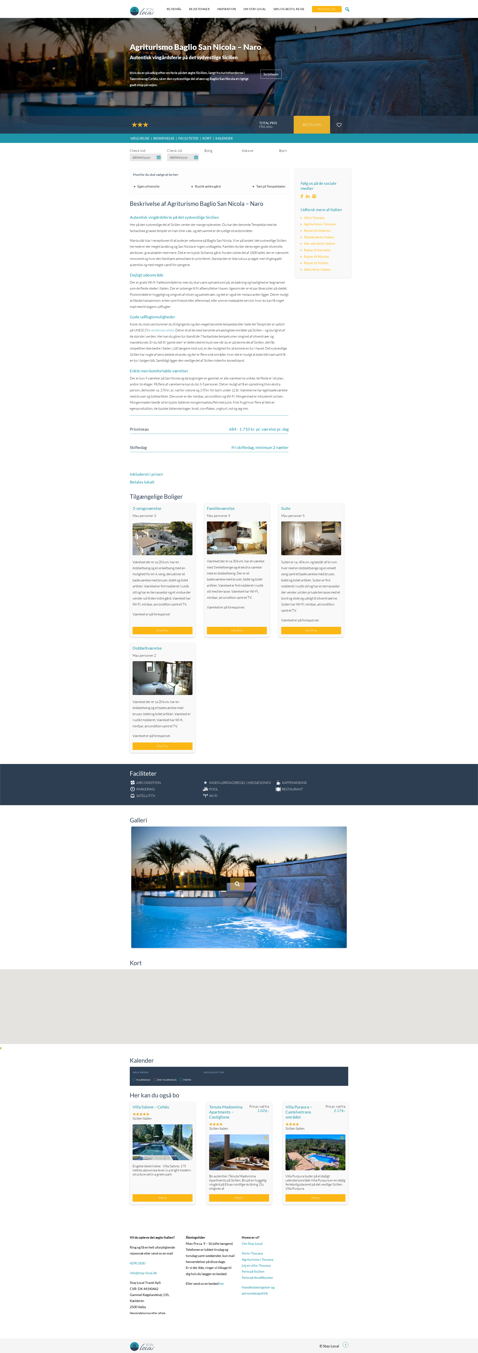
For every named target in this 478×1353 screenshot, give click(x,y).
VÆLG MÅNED (141, 1072)
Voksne (247, 151)
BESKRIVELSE (163, 138)
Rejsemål (174, 9)
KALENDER (224, 138)
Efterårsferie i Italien (319, 237)
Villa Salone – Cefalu (151, 1106)
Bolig (208, 151)
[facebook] (302, 196)
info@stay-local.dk (143, 1273)
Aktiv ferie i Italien (317, 269)
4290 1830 (137, 1263)
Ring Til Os (327, 9)
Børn (283, 151)
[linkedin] (308, 196)
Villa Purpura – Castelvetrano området (298, 1111)
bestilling (312, 125)
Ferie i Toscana (252, 1253)
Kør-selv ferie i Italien (319, 243)
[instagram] (314, 196)
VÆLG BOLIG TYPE (214, 1072)
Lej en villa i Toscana (256, 1265)
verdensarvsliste (162, 330)
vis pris (162, 630)
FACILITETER (188, 138)
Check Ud (174, 151)
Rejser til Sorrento (317, 250)
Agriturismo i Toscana (320, 224)
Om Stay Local (254, 9)
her (221, 1283)
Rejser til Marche (316, 256)
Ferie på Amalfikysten (257, 1277)
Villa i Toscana (314, 218)
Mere (163, 1198)
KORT (207, 138)
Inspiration (226, 9)
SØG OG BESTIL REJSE (289, 9)
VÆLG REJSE (139, 138)
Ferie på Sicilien (253, 1271)
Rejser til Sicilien (316, 263)
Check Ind (137, 151)
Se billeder (271, 74)
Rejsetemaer (199, 9)
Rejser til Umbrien (317, 230)
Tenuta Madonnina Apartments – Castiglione (225, 1111)
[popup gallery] (163, 538)
